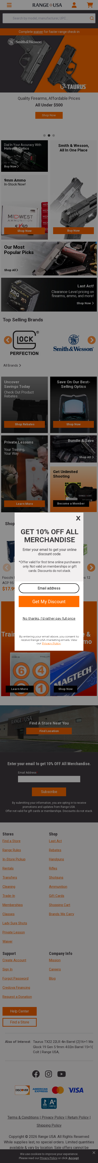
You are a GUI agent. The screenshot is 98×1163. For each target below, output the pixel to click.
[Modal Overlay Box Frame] (49, 582)
